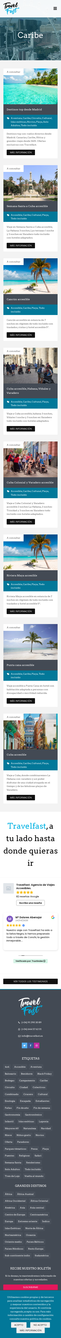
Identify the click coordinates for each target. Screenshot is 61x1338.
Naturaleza (29, 1128)
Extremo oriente (27, 1221)
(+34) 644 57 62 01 (31, 1029)
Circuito (36, 118)
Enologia (10, 1101)
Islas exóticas (18, 122)
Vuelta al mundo (34, 1176)
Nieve (8, 1135)
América (10, 1207)
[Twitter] (24, 1045)
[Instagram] (36, 1045)
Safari (38, 1155)
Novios (31, 122)
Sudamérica (42, 1255)
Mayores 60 (12, 1128)
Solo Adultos (12, 1169)
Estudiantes (42, 1101)
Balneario (10, 1073)
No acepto (40, 1324)
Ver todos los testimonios (31, 981)
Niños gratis (24, 1135)
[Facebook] (30, 1045)
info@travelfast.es (32, 1036)
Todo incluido (29, 125)
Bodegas (9, 1080)
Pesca (34, 1149)
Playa (39, 122)
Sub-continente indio (17, 1255)
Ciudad (24, 1087)
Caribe (27, 118)
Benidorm (27, 1073)
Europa (9, 1221)
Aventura (16, 118)
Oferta (8, 1142)
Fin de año (23, 1108)
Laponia (43, 1121)
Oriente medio (13, 1242)
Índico (46, 1221)
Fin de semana (42, 1108)
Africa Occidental (15, 1201)
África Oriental (39, 1201)
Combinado (12, 1094)
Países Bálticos (35, 1242)
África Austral (25, 1194)
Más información (30, 1330)
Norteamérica (13, 1235)
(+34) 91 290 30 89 (31, 1022)
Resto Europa (35, 1248)
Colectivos (39, 1087)
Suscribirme (30, 1287)
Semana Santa (13, 1162)
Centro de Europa (15, 1214)
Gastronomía (12, 1114)
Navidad (46, 1128)
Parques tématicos (15, 1149)
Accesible (16, 215)
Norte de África (34, 1228)
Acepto (18, 1324)
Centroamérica (39, 1214)
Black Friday (44, 1073)
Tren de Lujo (12, 1176)
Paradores (23, 1142)
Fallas (8, 1108)
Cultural (47, 118)
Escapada (25, 1101)
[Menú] (55, 8)
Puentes (9, 1155)
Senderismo (33, 1162)
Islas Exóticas (12, 1228)
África (8, 1194)
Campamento (27, 1080)
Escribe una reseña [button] (30, 903)
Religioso (24, 1155)
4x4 (7, 1067)
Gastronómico (33, 1114)
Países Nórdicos (14, 1248)
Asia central (37, 1207)
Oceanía (31, 1235)
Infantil (9, 1121)
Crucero (28, 1094)
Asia (22, 1207)
